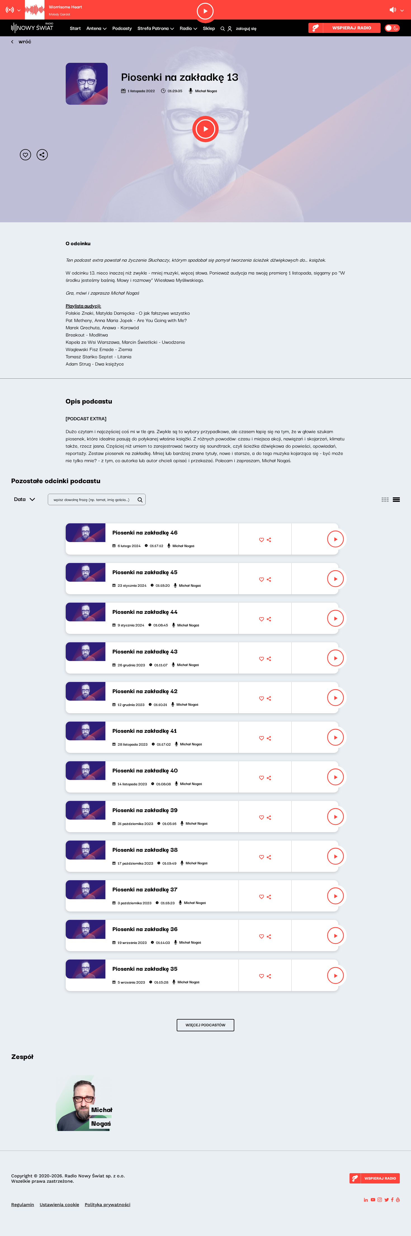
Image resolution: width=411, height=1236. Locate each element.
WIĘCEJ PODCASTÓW (205, 1025)
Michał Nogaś (206, 90)
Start (75, 28)
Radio (186, 28)
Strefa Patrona (153, 28)
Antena (93, 28)
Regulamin (22, 1204)
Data (19, 498)
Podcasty (122, 28)
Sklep (209, 28)
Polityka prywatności (107, 1204)
